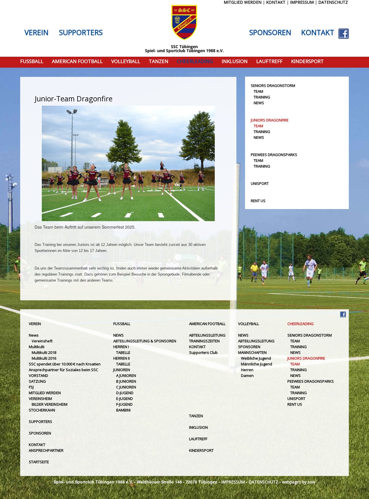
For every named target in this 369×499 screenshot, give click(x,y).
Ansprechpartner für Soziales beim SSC (63, 369)
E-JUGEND (124, 398)
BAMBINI (123, 410)
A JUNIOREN (126, 375)
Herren (247, 369)
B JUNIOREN (126, 381)
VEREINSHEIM (40, 398)
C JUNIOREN (126, 387)
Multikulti (36, 346)
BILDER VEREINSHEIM (49, 404)
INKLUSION (235, 61)
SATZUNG (37, 381)
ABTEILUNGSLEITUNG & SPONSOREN (144, 341)
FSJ (31, 387)
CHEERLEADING (195, 61)
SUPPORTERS (81, 33)
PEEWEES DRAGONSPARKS (274, 154)
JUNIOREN (121, 369)
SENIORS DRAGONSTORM (273, 85)
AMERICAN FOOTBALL (77, 61)
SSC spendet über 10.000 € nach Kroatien (65, 364)
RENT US (258, 200)
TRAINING (262, 97)
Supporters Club (203, 352)
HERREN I (121, 346)
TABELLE (123, 352)
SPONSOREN (270, 33)
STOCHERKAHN (42, 410)
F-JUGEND (124, 404)
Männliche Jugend (256, 364)
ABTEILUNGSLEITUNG (207, 335)
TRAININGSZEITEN (204, 341)
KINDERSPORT (307, 61)
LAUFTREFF (269, 61)
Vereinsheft (42, 341)
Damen (247, 375)
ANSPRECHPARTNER (46, 450)
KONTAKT (317, 33)
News (34, 335)
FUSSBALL (31, 61)
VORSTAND (38, 375)
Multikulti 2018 (44, 352)
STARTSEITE (39, 461)
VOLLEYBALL (125, 61)
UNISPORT (260, 183)
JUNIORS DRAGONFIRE (270, 120)
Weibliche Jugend (256, 358)
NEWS (259, 102)
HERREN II (121, 358)
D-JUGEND (124, 392)
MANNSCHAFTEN (252, 352)
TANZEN (158, 61)
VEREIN (36, 33)
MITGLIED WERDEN (45, 392)
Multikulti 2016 (44, 358)
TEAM (258, 91)
